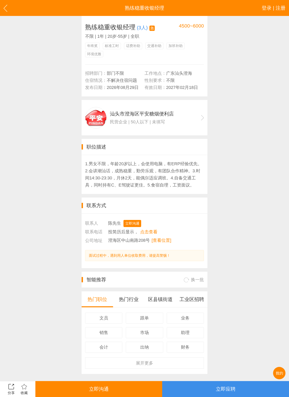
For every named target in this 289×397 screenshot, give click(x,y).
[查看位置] (161, 240)
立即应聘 (226, 389)
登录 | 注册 (273, 8)
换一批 (197, 279)
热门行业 (129, 299)
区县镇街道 (160, 299)
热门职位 (97, 299)
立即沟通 (132, 223)
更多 (144, 363)
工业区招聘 (191, 299)
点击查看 (148, 231)
